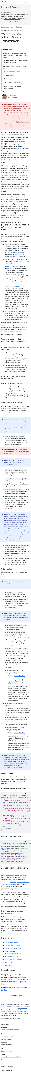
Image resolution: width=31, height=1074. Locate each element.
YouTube (3, 1054)
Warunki (3, 1066)
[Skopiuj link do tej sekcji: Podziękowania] (16, 970)
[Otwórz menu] (2, 2)
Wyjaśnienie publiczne (11, 943)
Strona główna (5, 27)
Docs (3, 7)
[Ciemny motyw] (25, 793)
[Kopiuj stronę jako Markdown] (8, 44)
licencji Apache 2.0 (22, 1008)
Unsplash (4, 990)
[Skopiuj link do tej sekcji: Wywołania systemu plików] (23, 403)
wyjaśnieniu (8, 431)
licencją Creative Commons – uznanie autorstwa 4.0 (14, 1006)
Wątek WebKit (9, 962)
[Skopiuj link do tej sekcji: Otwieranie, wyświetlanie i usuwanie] (24, 836)
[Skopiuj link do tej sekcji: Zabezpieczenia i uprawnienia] (3, 870)
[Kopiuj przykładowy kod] (28, 793)
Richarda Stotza (11, 979)
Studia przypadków (6, 1039)
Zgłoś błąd (4, 1027)
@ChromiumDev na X (7, 1051)
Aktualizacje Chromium (7, 1036)
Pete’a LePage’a (18, 982)
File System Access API (12, 266)
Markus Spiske (16, 988)
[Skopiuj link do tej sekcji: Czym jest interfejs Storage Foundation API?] (17, 379)
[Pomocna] (20, 30)
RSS (2, 1059)
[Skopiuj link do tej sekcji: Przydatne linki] (16, 938)
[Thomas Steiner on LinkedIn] (11, 98)
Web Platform (13, 7)
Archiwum (4, 1042)
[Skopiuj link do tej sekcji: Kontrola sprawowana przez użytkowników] (13, 913)
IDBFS (11, 295)
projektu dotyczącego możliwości (19, 106)
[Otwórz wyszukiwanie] (17, 2)
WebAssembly (21, 142)
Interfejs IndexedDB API (12, 287)
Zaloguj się (26, 2)
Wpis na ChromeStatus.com (13, 948)
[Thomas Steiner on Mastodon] (14, 98)
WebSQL (12, 263)
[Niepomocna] (22, 30)
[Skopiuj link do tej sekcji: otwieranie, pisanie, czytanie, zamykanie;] (27, 789)
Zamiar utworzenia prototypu (13, 959)
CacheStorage (14, 311)
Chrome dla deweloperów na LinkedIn (11, 1057)
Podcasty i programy (6, 1044)
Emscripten (18, 148)
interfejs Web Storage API (19, 252)
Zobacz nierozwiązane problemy (10, 1029)
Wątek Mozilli (8, 965)
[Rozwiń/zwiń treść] (13, 50)
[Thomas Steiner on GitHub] (9, 98)
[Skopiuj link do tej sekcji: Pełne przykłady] (15, 773)
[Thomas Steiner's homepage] (18, 98)
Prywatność (10, 1066)
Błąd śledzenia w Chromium (13, 945)
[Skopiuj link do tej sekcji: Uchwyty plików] (14, 569)
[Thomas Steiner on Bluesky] (16, 98)
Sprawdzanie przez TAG (12, 956)
